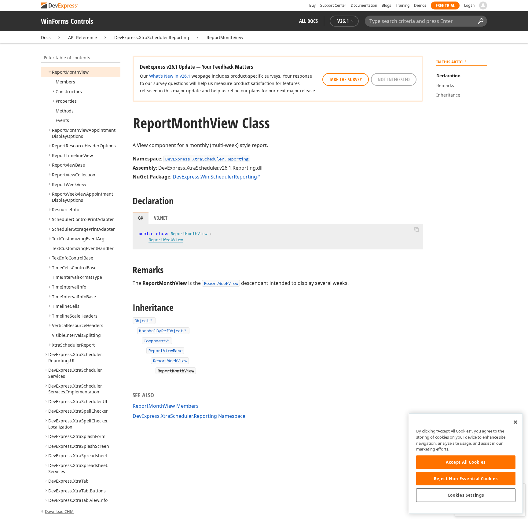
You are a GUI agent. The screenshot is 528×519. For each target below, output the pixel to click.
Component (155, 341)
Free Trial (445, 5)
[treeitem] (70, 72)
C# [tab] (140, 218)
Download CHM (59, 511)
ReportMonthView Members (166, 406)
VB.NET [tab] (160, 218)
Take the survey (345, 79)
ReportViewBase (165, 350)
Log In (469, 5)
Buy (312, 5)
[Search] (480, 21)
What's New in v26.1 (169, 76)
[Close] (515, 422)
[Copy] (416, 229)
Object (141, 320)
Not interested (394, 79)
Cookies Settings (466, 495)
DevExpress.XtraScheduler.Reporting (151, 37)
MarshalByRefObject (161, 330)
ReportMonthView (225, 37)
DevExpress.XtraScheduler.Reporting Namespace (189, 416)
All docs (308, 20)
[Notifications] (483, 5)
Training (402, 5)
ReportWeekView (165, 239)
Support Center (333, 5)
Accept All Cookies (466, 462)
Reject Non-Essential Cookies (466, 478)
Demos (420, 5)
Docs (46, 37)
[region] (466, 463)
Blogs (386, 5)
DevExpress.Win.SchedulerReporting (215, 176)
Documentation (364, 5)
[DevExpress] (59, 6)
